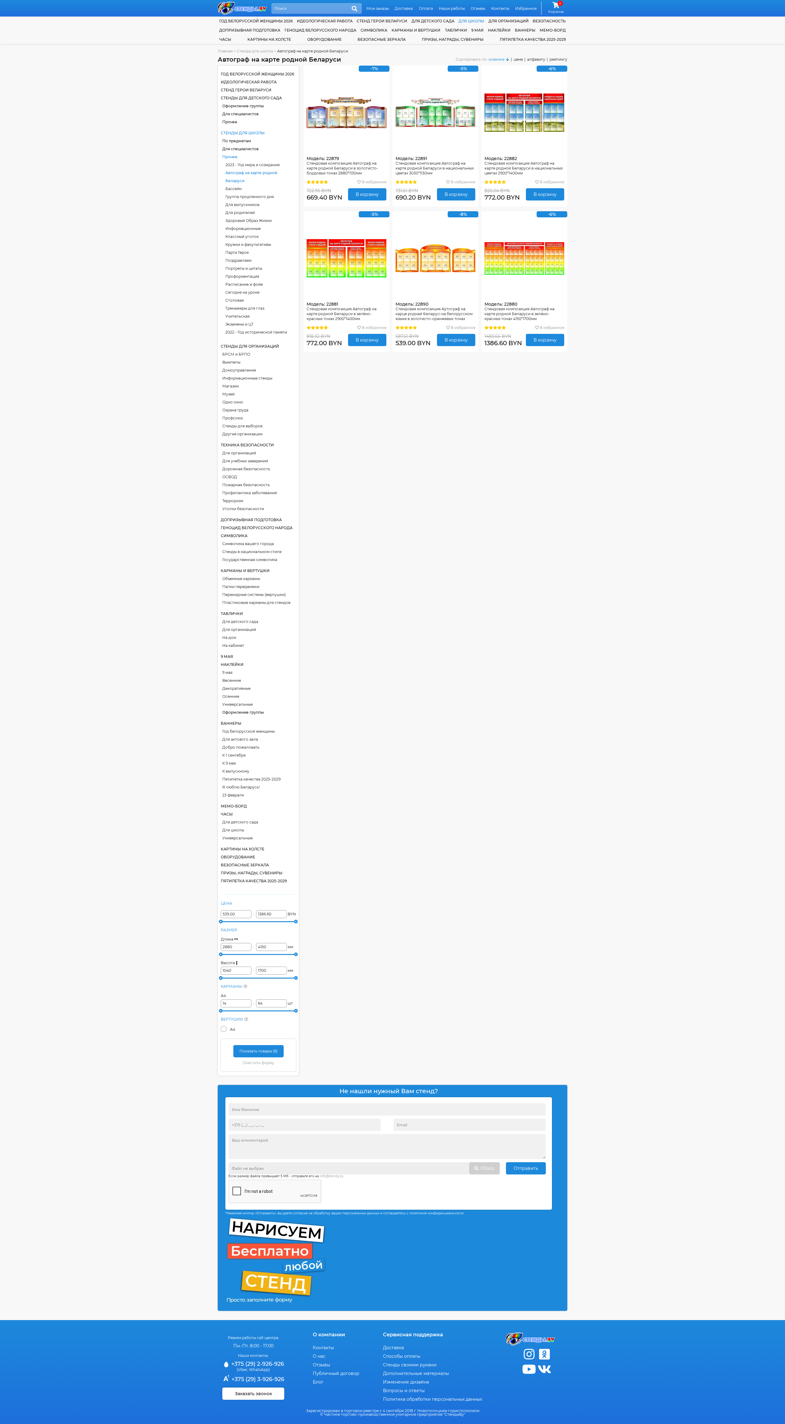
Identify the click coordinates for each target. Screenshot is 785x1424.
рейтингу (558, 59)
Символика (374, 30)
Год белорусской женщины (248, 731)
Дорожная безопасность (246, 469)
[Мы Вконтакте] (544, 1369)
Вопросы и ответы (404, 1390)
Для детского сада (240, 621)
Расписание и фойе (244, 284)
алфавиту (536, 59)
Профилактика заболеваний (249, 493)
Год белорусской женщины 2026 (256, 21)
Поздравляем (238, 260)
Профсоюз (232, 418)
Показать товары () (258, 1051)
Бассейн (233, 188)
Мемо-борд (553, 30)
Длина (227, 939)
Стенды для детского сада (251, 98)
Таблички (456, 30)
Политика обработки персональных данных (432, 1399)
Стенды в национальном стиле (251, 551)
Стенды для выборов (242, 426)
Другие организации (242, 434)
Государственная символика (249, 559)
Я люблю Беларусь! (241, 787)
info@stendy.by (331, 1176)
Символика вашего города (248, 543)
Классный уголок (242, 236)
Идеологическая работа (325, 21)
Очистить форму (258, 1062)
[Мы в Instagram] (529, 1354)
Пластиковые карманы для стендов (256, 602)
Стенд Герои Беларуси (382, 21)
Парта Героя (237, 252)
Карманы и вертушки (416, 30)
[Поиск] (354, 9)
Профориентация (242, 276)
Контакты (500, 8)
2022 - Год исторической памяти (256, 332)
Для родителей (240, 212)
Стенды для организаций (250, 346)
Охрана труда (235, 410)
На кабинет (233, 645)
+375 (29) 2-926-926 (257, 1364)
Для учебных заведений (245, 461)
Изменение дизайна (406, 1382)
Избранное (526, 8)
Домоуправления (239, 370)
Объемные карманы (241, 578)
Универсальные (237, 704)
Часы (225, 39)
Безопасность (549, 21)
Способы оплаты (401, 1356)
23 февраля (233, 795)
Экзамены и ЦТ (239, 324)
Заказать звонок (253, 1393)
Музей (228, 394)
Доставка (404, 8)
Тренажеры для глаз (244, 308)
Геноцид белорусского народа (320, 30)
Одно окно (232, 402)
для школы (471, 21)
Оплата (426, 8)
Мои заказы (377, 8)
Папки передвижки (240, 586)
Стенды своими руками (410, 1365)
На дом (229, 637)
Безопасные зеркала (382, 39)
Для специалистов (240, 114)
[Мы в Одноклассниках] (544, 1354)
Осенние (230, 696)
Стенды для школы (243, 133)
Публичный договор (336, 1373)
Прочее (229, 122)
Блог (318, 1382)
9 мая (477, 30)
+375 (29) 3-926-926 (257, 1379)
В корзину (367, 194)
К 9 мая (229, 763)
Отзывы (478, 8)
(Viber (242, 1369)
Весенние (231, 680)
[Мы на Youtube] (529, 1369)
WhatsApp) (259, 1369)
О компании (329, 1335)
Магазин (230, 386)
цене (518, 59)
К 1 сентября (234, 755)
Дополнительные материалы (416, 1373)
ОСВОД (229, 477)
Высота (228, 962)
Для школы (233, 830)
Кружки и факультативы (248, 244)
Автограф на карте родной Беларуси (251, 176)
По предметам (236, 141)
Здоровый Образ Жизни (248, 220)
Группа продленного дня (249, 196)
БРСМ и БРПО (236, 354)
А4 (223, 995)
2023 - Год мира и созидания (252, 164)
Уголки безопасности (243, 508)
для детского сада (433, 21)
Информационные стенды (247, 378)
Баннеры (525, 30)
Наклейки (499, 30)
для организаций (508, 21)
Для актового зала (240, 739)
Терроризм (232, 500)
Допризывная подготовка (249, 30)
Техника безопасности (247, 445)
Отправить (526, 1168)
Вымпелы (231, 362)
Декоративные (236, 688)
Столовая (234, 300)
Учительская (237, 316)
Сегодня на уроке (242, 292)
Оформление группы (243, 106)
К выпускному (235, 771)
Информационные (243, 228)
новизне (496, 59)
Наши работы (452, 8)
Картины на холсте (269, 39)
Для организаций (239, 453)
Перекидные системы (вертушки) (254, 594)
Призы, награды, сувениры (453, 39)
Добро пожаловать (240, 747)
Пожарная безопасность (246, 485)
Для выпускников (242, 204)
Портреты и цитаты (243, 268)
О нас (319, 1356)
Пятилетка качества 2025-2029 (533, 39)
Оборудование (324, 39)
